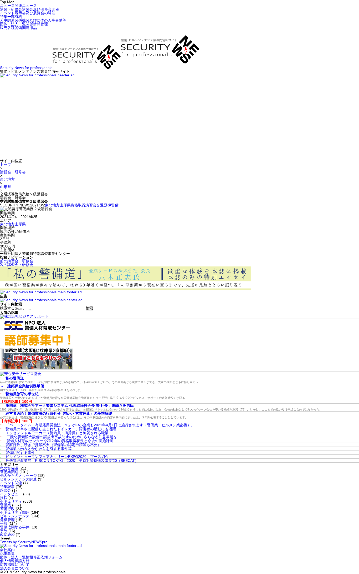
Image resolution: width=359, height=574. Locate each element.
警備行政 (7, 509)
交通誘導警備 (107, 205)
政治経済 (7, 534)
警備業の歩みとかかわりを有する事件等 (36, 449)
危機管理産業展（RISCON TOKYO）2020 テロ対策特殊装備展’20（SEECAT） (69, 460)
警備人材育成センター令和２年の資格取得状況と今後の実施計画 (56, 441)
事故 (3, 531)
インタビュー (11, 494)
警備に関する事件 (17, 453)
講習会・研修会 (13, 172)
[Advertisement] (179, 117)
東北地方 (7, 179)
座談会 (5, 490)
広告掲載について (14, 564)
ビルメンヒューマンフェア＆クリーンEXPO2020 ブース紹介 (54, 456)
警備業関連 (9, 472)
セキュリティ (11, 501)
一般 (3, 523)
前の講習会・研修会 (16, 261)
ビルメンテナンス (14, 516)
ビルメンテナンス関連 (18, 479)
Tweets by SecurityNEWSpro (24, 542)
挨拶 (3, 498)
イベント (27, 13)
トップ (5, 164)
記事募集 (7, 553)
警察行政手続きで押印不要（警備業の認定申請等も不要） (50, 445)
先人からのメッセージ (18, 475)
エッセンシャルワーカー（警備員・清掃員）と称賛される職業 (54, 433)
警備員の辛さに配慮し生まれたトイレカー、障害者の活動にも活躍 (58, 429)
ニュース (18, 5)
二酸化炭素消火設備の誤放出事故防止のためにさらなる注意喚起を (58, 437)
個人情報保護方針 (14, 561)
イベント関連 (11, 483)
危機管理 (7, 520)
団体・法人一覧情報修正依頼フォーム (31, 557)
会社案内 (7, 550)
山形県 (5, 187)
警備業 (5, 505)
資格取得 (78, 205)
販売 (18, 28)
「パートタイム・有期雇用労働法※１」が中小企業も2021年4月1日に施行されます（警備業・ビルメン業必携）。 (97, 425)
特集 (11, 16)
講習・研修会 (29, 9)
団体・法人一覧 (24, 24)
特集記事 (7, 486)
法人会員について (14, 568)
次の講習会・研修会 (16, 265)
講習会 (90, 205)
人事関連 (33, 20)
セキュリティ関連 (14, 512)
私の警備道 (9, 468)
